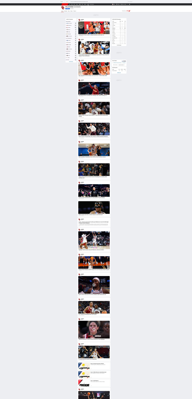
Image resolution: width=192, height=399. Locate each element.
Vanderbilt (113, 25)
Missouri (113, 40)
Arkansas (113, 43)
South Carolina (114, 22)
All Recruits (119, 72)
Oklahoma (113, 28)
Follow (68, 8)
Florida (113, 39)
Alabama (113, 35)
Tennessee (113, 33)
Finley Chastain (114, 70)
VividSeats (124, 60)
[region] (119, 32)
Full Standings (119, 45)
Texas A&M (113, 36)
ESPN (65, 4)
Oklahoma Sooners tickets (117, 62)
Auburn (113, 42)
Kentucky (113, 29)
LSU (113, 26)
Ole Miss (113, 32)
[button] (127, 4)
